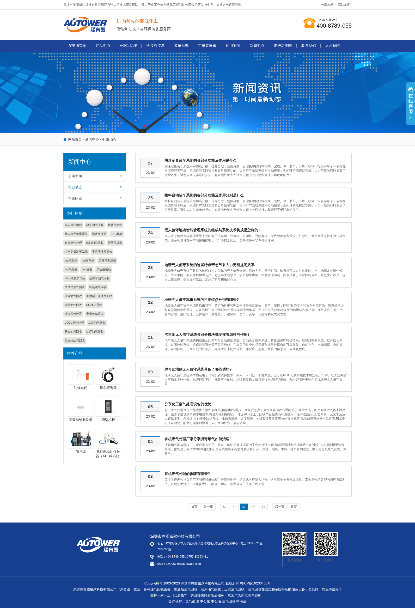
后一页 (279, 507)
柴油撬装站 (104, 269)
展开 (410, 105)
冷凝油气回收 (97, 287)
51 (234, 507)
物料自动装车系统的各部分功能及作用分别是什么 (204, 195)
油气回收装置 (73, 314)
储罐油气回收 (73, 296)
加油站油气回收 (75, 340)
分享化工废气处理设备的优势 (188, 404)
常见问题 (75, 198)
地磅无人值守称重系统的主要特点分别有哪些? (202, 300)
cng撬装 (87, 269)
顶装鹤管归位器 (80, 420)
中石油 (216, 601)
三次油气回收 (73, 331)
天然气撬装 (115, 242)
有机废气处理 (73, 242)
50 (224, 507)
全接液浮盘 (155, 45)
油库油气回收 (95, 331)
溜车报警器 (108, 388)
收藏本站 (327, 4)
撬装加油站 (115, 225)
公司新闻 (75, 176)
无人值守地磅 (73, 225)
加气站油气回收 (75, 287)
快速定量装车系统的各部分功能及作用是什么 (201, 160)
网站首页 (75, 139)
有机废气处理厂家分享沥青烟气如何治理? (198, 439)
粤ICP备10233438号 (255, 583)
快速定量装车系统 (76, 251)
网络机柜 (108, 420)
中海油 (241, 601)
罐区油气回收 (73, 305)
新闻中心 (257, 45)
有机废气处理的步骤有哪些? (187, 474)
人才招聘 (332, 45)
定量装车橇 (207, 45)
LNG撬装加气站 (75, 278)
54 (263, 507)
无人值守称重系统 (76, 234)
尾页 (294, 507)
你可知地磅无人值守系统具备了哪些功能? (198, 369)
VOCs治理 (128, 45)
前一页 (208, 507)
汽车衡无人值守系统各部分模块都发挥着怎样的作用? (207, 334)
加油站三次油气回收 (99, 296)
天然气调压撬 (107, 260)
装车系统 (181, 45)
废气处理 (192, 601)
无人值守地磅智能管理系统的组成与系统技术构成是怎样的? (212, 230)
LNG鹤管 (116, 234)
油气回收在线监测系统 (264, 589)
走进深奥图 (283, 45)
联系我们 (308, 45)
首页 (194, 507)
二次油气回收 (96, 322)
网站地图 (344, 4)
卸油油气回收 (95, 242)
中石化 (205, 601)
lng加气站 (88, 260)
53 (253, 507)
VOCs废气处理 (74, 322)
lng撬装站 (71, 260)
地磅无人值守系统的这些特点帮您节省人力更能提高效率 (210, 265)
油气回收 (188, 4)
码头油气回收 (95, 225)
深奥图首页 (77, 45)
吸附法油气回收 (102, 251)
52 (244, 507)
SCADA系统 (94, 305)
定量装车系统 (95, 314)
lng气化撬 (71, 269)
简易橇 (81, 452)
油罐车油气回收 (99, 278)
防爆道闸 (80, 388)
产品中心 (103, 45)
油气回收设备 (160, 589)
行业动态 (109, 139)
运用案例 (233, 45)
